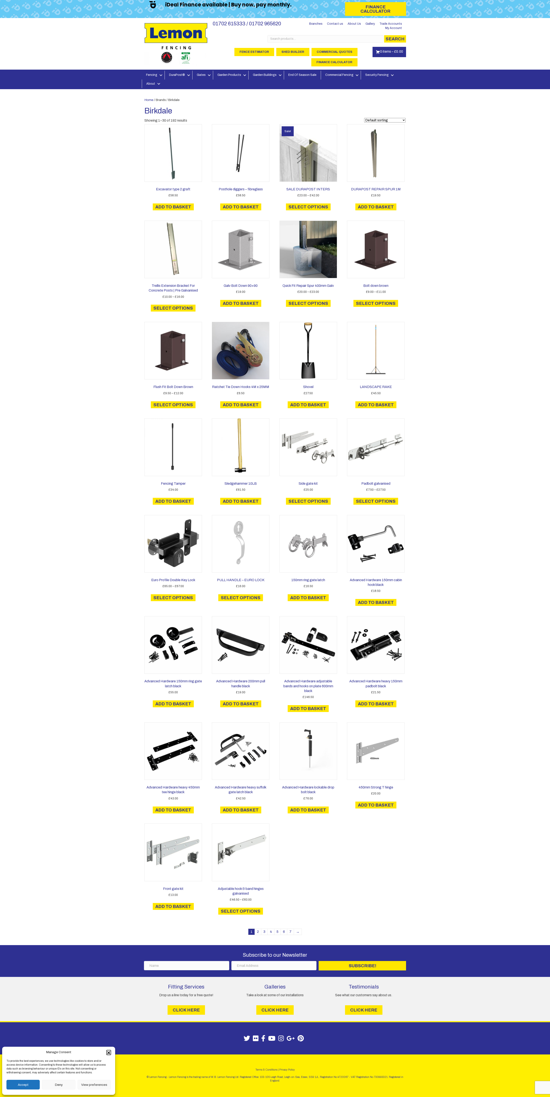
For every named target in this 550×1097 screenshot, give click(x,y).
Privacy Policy (287, 1069)
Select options (308, 207)
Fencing (151, 74)
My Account (393, 28)
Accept (23, 1084)
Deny (59, 1084)
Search (395, 39)
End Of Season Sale (302, 74)
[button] (109, 1052)
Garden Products (229, 74)
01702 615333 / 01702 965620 (247, 23)
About (150, 83)
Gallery (370, 23)
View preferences (94, 1084)
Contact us (335, 23)
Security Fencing (377, 74)
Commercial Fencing (339, 74)
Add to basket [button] (173, 207)
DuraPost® (177, 74)
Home (148, 100)
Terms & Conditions (266, 1069)
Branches (315, 23)
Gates (201, 74)
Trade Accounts (390, 23)
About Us (354, 23)
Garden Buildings (265, 74)
